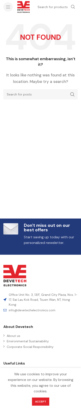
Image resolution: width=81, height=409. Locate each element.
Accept (40, 401)
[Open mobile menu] (8, 6)
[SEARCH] (72, 94)
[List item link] (40, 310)
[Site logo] (23, 6)
